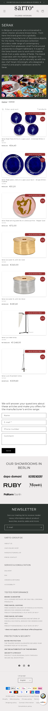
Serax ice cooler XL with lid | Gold (13, 260)
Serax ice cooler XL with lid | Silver (13, 299)
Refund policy (15, 699)
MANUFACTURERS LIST (12, 552)
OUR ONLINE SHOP (11, 548)
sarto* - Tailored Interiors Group (22, 696)
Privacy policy (27, 699)
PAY (5, 575)
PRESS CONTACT (10, 557)
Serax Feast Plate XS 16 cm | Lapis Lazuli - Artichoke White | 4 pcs (23, 139)
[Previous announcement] (4, 2)
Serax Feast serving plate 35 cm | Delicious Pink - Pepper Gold (23, 220)
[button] (4, 11)
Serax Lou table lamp (9, 337)
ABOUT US (8, 543)
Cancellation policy (25, 706)
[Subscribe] (41, 527)
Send (8, 451)
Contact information (26, 702)
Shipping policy (11, 702)
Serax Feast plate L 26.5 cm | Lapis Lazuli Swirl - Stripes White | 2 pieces (24, 180)
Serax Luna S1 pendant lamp (12, 376)
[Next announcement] (43, 2)
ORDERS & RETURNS (12, 580)
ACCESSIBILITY (9, 584)
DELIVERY (8, 571)
